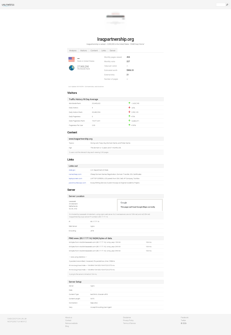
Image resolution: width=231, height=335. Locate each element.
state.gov (72, 170)
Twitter (183, 320)
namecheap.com (75, 174)
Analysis (73, 50)
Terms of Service (129, 323)
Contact (68, 320)
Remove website (71, 323)
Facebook (184, 317)
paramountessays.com (77, 183)
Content (94, 50)
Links (104, 50)
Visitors (83, 50)
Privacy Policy (128, 320)
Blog (67, 326)
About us (68, 317)
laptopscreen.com (75, 178)
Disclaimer (127, 317)
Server (112, 50)
